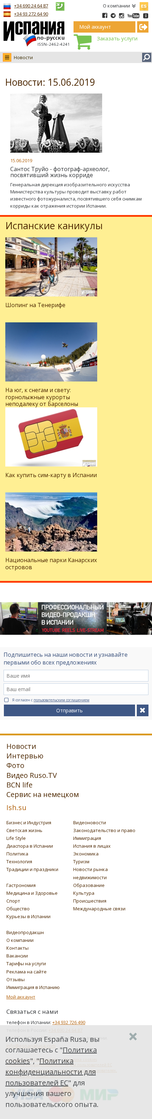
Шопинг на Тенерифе (35, 305)
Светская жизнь (24, 830)
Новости (23, 57)
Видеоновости (89, 822)
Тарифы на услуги (26, 963)
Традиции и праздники (32, 869)
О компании (116, 5)
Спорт (13, 901)
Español (143, 5)
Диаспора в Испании (29, 846)
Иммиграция (87, 838)
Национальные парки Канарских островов (51, 563)
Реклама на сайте (26, 971)
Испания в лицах (92, 846)
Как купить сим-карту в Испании (51, 475)
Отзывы (15, 979)
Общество (18, 908)
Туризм (81, 861)
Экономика (86, 853)
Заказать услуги (117, 38)
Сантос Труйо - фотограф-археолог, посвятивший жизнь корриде (60, 172)
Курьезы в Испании (28, 916)
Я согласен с (50, 699)
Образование (89, 885)
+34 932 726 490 (68, 1022)
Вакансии (17, 956)
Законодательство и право (104, 830)
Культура (83, 893)
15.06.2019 (21, 160)
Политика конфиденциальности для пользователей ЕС (50, 1071)
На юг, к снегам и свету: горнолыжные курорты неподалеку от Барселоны (41, 396)
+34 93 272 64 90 (31, 14)
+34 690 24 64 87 (31, 5)
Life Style (16, 838)
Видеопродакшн (25, 932)
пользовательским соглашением (61, 699)
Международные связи (99, 908)
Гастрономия (21, 885)
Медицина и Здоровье (32, 893)
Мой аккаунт (20, 997)
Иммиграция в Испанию (33, 987)
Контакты (17, 948)
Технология (19, 861)
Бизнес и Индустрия (28, 822)
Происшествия (89, 901)
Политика (17, 853)
